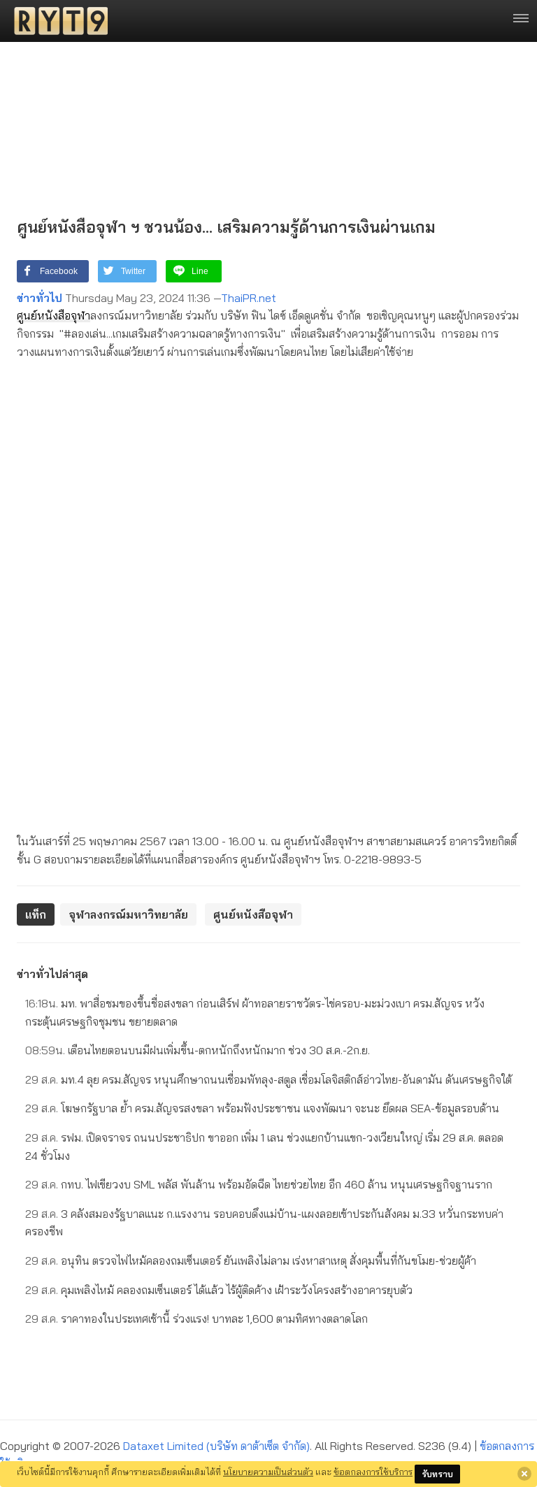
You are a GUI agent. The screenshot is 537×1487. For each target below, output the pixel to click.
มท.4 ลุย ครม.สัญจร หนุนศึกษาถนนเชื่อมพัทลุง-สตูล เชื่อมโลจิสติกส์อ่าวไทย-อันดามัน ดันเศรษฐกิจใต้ (268, 1079)
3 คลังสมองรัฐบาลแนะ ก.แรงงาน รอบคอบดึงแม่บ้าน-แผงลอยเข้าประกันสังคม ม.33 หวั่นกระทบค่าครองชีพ (264, 1223)
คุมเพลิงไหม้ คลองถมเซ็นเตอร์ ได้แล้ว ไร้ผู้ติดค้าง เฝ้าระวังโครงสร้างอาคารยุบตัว (219, 1290)
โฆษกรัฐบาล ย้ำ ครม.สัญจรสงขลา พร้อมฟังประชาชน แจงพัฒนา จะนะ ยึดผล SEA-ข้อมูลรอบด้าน (262, 1108)
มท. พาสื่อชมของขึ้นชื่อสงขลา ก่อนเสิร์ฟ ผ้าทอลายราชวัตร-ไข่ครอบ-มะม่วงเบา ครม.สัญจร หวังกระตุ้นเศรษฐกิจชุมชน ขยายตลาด (255, 1012)
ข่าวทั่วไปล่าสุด (52, 974)
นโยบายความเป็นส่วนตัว (268, 1471)
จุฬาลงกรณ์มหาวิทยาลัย (128, 914)
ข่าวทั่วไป (39, 298)
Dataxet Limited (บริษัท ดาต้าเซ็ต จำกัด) (216, 1446)
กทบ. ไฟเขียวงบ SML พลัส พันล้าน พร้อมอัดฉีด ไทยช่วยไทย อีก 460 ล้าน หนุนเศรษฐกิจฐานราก (258, 1184)
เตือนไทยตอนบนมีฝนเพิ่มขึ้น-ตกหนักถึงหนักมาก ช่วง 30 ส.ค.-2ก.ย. (197, 1050)
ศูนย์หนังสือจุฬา (53, 315)
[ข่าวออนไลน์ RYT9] (56, 21)
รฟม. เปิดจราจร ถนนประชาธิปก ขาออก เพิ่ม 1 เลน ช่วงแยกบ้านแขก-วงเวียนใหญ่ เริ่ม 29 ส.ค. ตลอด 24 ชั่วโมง (264, 1146)
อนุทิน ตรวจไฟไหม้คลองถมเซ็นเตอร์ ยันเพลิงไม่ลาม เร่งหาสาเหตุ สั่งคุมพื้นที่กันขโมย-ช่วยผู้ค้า (250, 1260)
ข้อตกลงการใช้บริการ (373, 1471)
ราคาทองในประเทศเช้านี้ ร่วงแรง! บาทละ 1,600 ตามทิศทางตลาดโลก (196, 1319)
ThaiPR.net (248, 298)
